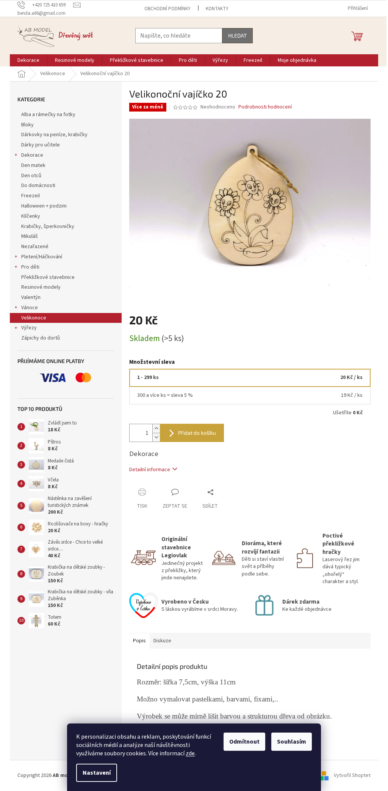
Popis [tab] (139, 641)
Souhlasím (291, 742)
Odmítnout (244, 742)
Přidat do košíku (197, 432)
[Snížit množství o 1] (156, 437)
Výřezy (29, 328)
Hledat (237, 35)
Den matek (33, 165)
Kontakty (217, 8)
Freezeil (30, 196)
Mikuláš (29, 236)
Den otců (31, 175)
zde (190, 753)
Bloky (27, 125)
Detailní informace (149, 469)
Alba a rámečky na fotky (48, 114)
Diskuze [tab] (162, 641)
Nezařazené (34, 246)
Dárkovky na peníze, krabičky (54, 134)
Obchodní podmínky (167, 8)
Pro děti (30, 267)
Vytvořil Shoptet (352, 775)
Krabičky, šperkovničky (47, 226)
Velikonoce (33, 318)
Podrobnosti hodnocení (265, 107)
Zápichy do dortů (40, 338)
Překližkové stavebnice (48, 277)
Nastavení (97, 773)
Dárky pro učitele (40, 145)
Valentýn (31, 297)
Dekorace (32, 155)
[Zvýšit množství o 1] (156, 428)
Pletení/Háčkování (41, 257)
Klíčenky (30, 216)
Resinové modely (41, 287)
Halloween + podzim (44, 206)
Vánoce (29, 307)
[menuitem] (28, 60)
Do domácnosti (38, 185)
